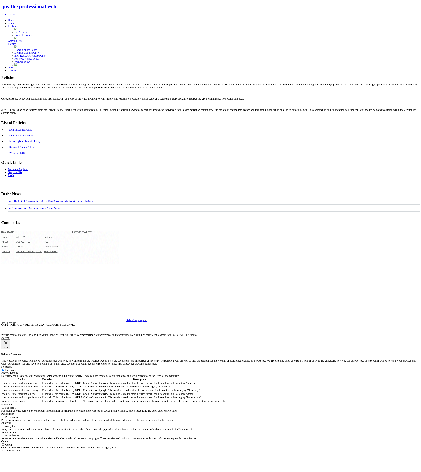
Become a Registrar (18, 169)
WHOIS (20, 246)
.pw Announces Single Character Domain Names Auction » (35, 208)
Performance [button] (7, 413)
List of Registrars (23, 35)
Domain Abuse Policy (25, 49)
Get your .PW (15, 172)
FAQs (16, 14)
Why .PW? (7, 14)
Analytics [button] (6, 422)
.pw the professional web (28, 6)
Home (5, 237)
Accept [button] (5, 337)
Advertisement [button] (8, 432)
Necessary (10, 370)
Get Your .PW (23, 242)
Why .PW (20, 237)
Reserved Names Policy (26, 58)
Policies (48, 237)
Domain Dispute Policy (26, 52)
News (5, 246)
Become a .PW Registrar (29, 251)
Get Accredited (22, 32)
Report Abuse (51, 246)
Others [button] (4, 441)
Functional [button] (6, 404)
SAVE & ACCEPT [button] (11, 450)
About (5, 242)
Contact (6, 251)
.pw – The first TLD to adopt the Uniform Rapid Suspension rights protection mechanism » (50, 201)
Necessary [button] (6, 366)
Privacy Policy (51, 251)
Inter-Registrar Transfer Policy (30, 55)
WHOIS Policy (22, 61)
